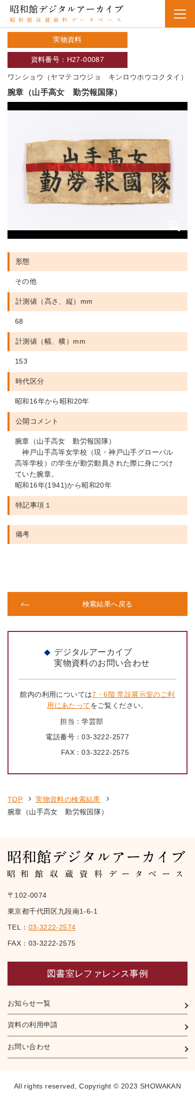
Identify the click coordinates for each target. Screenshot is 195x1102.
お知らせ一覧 (29, 1003)
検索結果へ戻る (107, 604)
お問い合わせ (29, 1047)
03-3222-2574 (52, 927)
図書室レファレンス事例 (97, 974)
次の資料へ (143, 573)
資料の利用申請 (33, 1025)
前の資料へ (52, 573)
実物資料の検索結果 (68, 799)
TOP (15, 799)
